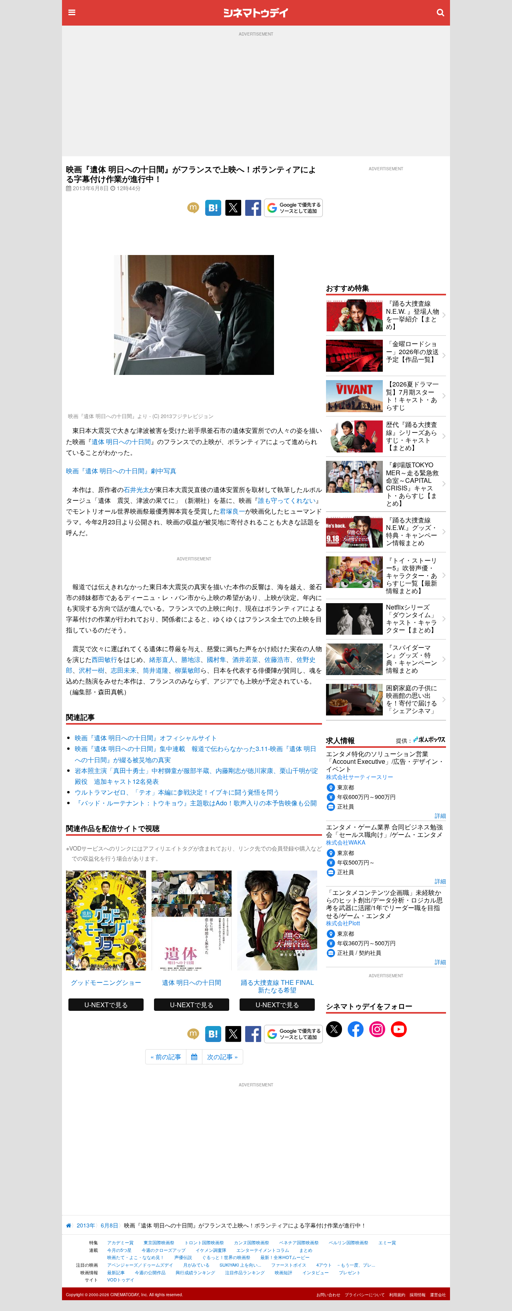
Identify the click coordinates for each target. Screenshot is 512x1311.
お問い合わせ (328, 1294)
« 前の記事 (165, 1056)
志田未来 (123, 670)
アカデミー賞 (120, 1242)
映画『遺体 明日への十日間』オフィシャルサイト (146, 737)
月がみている (196, 1264)
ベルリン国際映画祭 (348, 1242)
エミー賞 (387, 1242)
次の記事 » (222, 1056)
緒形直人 (162, 659)
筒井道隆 (155, 670)
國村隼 (216, 659)
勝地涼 (190, 659)
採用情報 (418, 1294)
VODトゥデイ (120, 1279)
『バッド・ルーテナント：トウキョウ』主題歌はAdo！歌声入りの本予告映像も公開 (196, 802)
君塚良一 (232, 511)
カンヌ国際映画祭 (251, 1242)
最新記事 (116, 1272)
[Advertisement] (256, 96)
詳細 (440, 815)
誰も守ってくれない (287, 500)
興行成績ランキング (195, 1272)
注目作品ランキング (245, 1272)
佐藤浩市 (277, 659)
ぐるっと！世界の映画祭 (226, 1257)
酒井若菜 (245, 659)
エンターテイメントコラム (262, 1250)
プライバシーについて (365, 1294)
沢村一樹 (91, 670)
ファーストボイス (288, 1264)
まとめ (305, 1250)
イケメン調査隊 (211, 1250)
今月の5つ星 (119, 1250)
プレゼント (350, 1272)
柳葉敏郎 (187, 670)
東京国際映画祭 (159, 1242)
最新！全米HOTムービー (285, 1257)
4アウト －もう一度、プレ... (345, 1264)
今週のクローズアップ (164, 1250)
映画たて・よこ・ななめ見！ (135, 1257)
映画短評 (283, 1272)
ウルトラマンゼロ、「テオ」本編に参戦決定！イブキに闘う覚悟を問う (177, 792)
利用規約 (397, 1294)
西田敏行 (104, 659)
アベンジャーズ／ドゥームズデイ (140, 1264)
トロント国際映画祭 (204, 1242)
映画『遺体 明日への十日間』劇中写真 (121, 470)
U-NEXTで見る (106, 1004)
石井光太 (136, 489)
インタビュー (315, 1272)
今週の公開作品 (150, 1272)
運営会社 (438, 1294)
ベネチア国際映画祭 (299, 1242)
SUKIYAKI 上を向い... (240, 1264)
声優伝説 (183, 1257)
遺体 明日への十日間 (121, 441)
